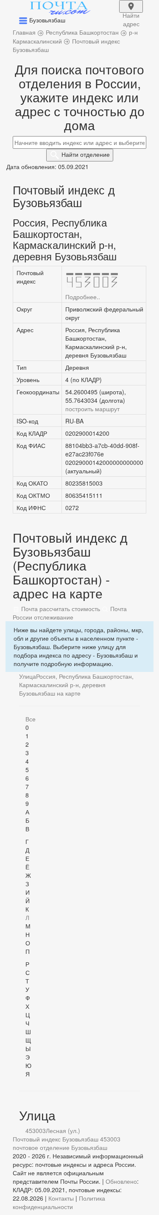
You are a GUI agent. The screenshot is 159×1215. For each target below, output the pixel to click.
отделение (85, 154)
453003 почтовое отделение (66, 1143)
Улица (27, 676)
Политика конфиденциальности (59, 1202)
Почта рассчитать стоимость (60, 608)
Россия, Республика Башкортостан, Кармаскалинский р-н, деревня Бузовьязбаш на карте (76, 684)
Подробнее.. (82, 296)
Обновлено (121, 1181)
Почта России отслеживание (70, 612)
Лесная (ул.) (63, 1130)
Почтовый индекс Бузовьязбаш (55, 1139)
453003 (35, 1130)
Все (30, 719)
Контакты (61, 1198)
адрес (131, 12)
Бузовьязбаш (89, 1147)
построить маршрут (92, 408)
